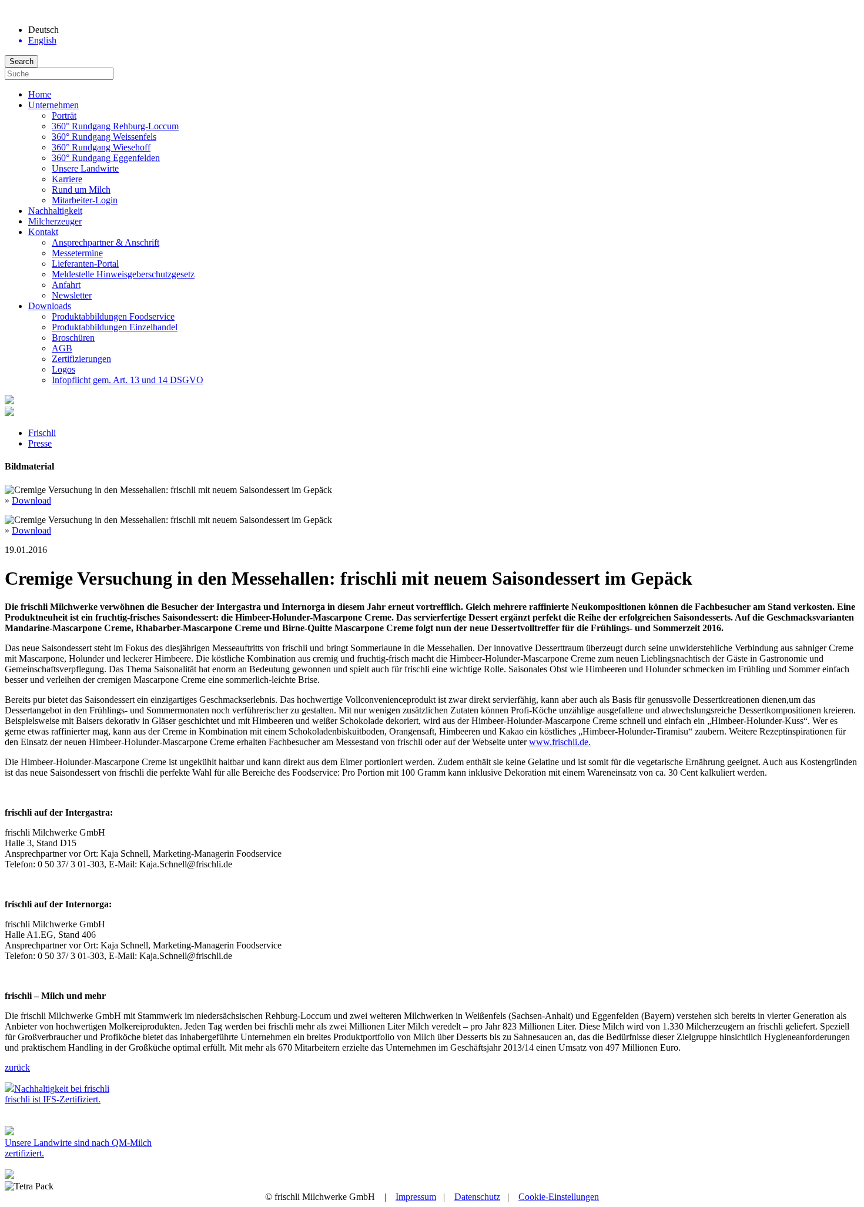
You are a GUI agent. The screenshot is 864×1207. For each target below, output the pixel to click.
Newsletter (72, 295)
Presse (40, 443)
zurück (17, 1067)
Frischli (42, 433)
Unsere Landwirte (85, 168)
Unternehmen (53, 105)
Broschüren (73, 338)
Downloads (49, 306)
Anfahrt (66, 285)
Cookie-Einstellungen (558, 1197)
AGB (62, 348)
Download (31, 500)
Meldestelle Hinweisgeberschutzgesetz (123, 274)
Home (39, 94)
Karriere (67, 179)
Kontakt (43, 232)
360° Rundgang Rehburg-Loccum (115, 126)
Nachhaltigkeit (55, 211)
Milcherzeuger (55, 221)
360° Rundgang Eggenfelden (106, 158)
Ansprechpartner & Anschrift (105, 242)
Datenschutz (477, 1197)
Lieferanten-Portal (85, 264)
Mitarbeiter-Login (85, 200)
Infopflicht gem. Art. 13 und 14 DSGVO (127, 380)
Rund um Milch (81, 190)
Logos (63, 369)
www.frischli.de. (560, 742)
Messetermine (77, 253)
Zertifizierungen (81, 359)
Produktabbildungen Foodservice (113, 316)
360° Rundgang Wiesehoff (101, 147)
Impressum (416, 1197)
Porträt (64, 115)
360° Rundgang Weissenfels (104, 137)
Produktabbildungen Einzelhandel (115, 327)
